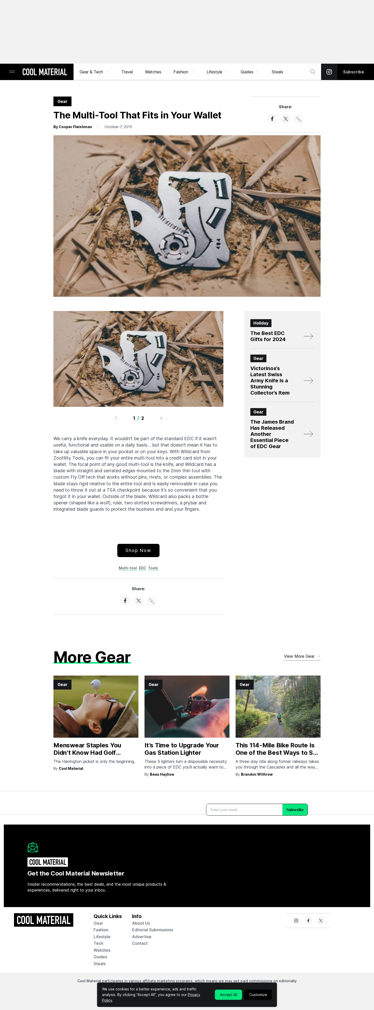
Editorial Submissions (152, 929)
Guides (247, 71)
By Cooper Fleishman (72, 127)
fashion (101, 929)
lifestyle (102, 936)
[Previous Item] (116, 418)
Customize (258, 994)
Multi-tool (128, 568)
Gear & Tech (91, 71)
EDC (142, 568)
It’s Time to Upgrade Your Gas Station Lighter (182, 749)
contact (140, 943)
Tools (153, 568)
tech (98, 943)
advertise (141, 936)
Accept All (228, 994)
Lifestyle (214, 71)
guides (100, 956)
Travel (127, 71)
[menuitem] (94, 72)
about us (141, 923)
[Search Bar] (313, 72)
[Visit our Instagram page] (329, 72)
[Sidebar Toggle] (12, 72)
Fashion (181, 71)
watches (102, 950)
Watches (153, 71)
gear (98, 923)
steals (277, 71)
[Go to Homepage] (44, 72)
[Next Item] (161, 418)
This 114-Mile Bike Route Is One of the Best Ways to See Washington (278, 753)
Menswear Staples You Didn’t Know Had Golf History (87, 753)
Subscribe (353, 71)
